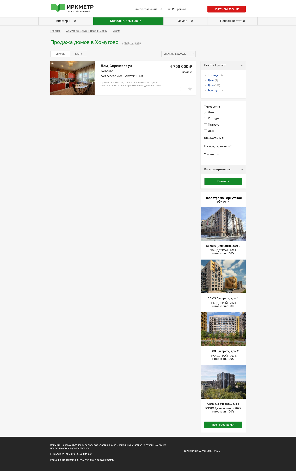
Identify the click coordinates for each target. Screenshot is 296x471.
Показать (223, 181)
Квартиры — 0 (66, 21)
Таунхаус (215, 90)
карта (78, 53)
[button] (178, 54)
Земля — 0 (185, 21)
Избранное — (181, 9)
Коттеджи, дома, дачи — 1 (128, 21)
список (60, 53)
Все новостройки (223, 424)
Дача (213, 80)
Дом (214, 85)
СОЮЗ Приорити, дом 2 (223, 351)
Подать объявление (226, 9)
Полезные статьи (232, 21)
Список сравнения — (148, 9)
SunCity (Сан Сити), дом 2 (223, 246)
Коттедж (215, 75)
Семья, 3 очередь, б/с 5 (223, 403)
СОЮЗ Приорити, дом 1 (223, 298)
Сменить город (131, 42)
